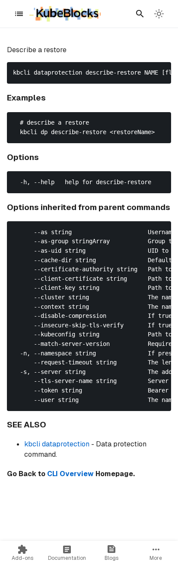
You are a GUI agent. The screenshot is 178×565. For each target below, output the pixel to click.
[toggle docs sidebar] (19, 13)
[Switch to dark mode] (159, 13)
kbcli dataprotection (56, 444)
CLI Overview (70, 473)
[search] (140, 13)
